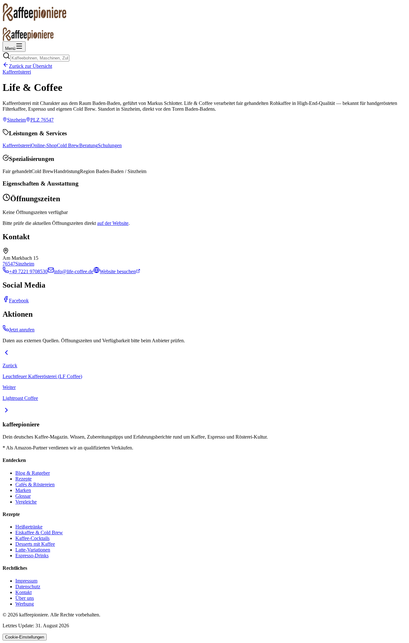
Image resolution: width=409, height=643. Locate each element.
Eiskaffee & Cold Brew (39, 532)
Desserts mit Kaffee (35, 544)
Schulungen (110, 145)
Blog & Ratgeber (32, 473)
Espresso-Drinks (32, 555)
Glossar (23, 496)
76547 (9, 263)
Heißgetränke (28, 526)
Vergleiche (26, 501)
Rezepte (23, 478)
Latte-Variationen (32, 549)
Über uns (24, 598)
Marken (23, 490)
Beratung (88, 145)
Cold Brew (68, 145)
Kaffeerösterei (17, 72)
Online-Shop (44, 145)
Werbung (24, 604)
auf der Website (112, 223)
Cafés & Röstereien (35, 484)
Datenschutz (27, 586)
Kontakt (23, 592)
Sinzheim (24, 263)
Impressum (26, 580)
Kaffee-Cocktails (32, 538)
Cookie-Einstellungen (24, 637)
